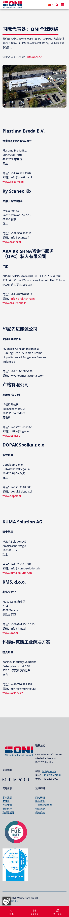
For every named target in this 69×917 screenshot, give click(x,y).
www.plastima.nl (13, 182)
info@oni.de (34, 57)
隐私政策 (40, 801)
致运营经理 (8, 812)
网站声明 (40, 797)
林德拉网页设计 (11, 901)
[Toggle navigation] (62, 4)
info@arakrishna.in (23, 299)
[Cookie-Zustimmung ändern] (7, 901)
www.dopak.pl (12, 496)
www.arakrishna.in (14, 303)
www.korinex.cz (13, 693)
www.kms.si (10, 633)
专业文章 (7, 805)
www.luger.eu (11, 436)
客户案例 (7, 797)
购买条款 (40, 808)
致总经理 (7, 808)
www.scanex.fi (12, 242)
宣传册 (6, 801)
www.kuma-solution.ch (17, 573)
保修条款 (40, 812)
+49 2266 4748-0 (51, 775)
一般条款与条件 (43, 805)
